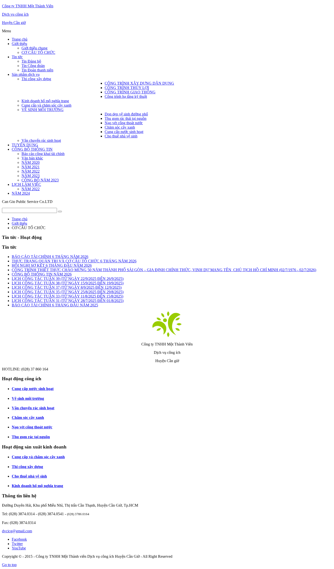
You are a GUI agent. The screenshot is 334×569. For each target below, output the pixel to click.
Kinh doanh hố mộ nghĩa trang (37, 486)
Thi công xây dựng (27, 467)
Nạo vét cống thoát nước (32, 427)
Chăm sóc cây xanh (28, 417)
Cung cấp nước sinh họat (33, 389)
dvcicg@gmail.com (17, 531)
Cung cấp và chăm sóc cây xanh (38, 457)
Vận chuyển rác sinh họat (33, 408)
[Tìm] (60, 211)
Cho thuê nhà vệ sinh (29, 476)
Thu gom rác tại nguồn (31, 437)
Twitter (17, 544)
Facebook (19, 539)
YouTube (19, 548)
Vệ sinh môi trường (28, 398)
